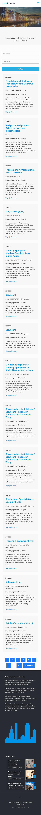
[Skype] (13, 807)
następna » (29, 665)
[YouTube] (25, 807)
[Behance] (28, 807)
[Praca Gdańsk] (8, 3)
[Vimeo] (22, 807)
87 (19, 665)
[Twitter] (19, 807)
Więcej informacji (10, 112)
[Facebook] (16, 807)
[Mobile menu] (38, 3)
